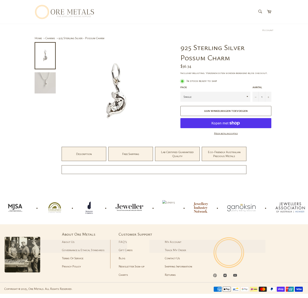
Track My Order (175, 250)
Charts (123, 275)
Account (267, 30)
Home (38, 38)
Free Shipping (130, 154)
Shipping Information (178, 266)
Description (84, 154)
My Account (173, 242)
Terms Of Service (72, 258)
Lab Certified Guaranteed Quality (177, 154)
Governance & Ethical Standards (83, 250)
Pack (183, 87)
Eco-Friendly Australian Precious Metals (224, 154)
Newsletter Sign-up (132, 266)
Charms (50, 38)
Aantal (257, 87)
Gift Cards (126, 250)
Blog (122, 258)
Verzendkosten (215, 73)
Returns (170, 275)
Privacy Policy (71, 266)
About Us (68, 242)
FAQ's (123, 242)
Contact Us (172, 258)
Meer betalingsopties (226, 133)
